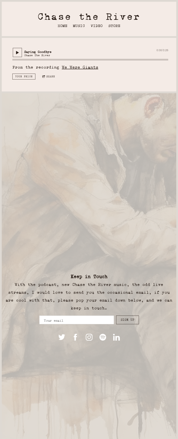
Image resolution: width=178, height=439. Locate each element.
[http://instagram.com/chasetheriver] (89, 337)
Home (62, 25)
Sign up (127, 319)
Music (79, 25)
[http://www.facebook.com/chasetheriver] (75, 337)
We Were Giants (80, 66)
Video (97, 25)
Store (114, 25)
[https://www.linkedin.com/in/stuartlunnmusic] (116, 337)
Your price (24, 76)
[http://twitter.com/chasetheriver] (61, 337)
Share (50, 76)
